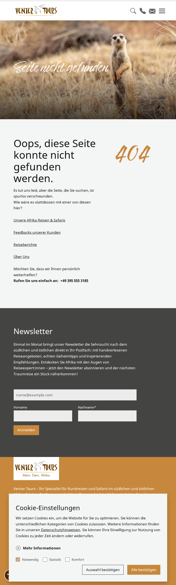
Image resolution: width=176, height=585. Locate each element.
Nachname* (87, 407)
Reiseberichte (25, 244)
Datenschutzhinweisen (60, 529)
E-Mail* (19, 386)
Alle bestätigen (143, 569)
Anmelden (26, 429)
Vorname (20, 407)
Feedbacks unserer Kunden (37, 232)
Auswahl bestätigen (103, 569)
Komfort (78, 559)
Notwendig (30, 559)
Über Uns (21, 256)
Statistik (55, 559)
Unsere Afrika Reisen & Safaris (39, 220)
